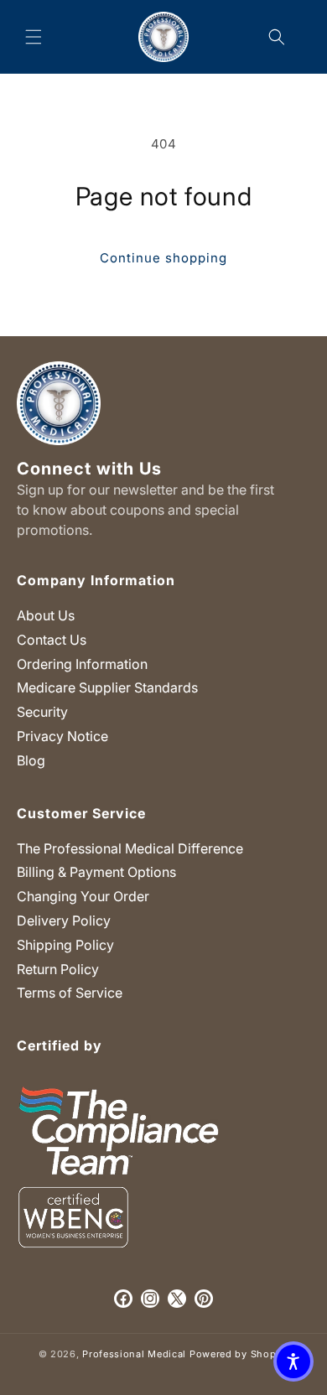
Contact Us (51, 639)
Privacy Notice (62, 736)
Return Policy (58, 969)
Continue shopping (163, 258)
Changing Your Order (83, 896)
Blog (31, 760)
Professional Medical (134, 1354)
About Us (46, 615)
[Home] (164, 36)
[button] (33, 36)
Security (42, 711)
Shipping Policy (65, 944)
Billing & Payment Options (96, 871)
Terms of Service (69, 992)
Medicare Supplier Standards (107, 687)
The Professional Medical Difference (130, 848)
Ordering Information (82, 664)
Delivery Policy (64, 920)
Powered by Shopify (239, 1354)
